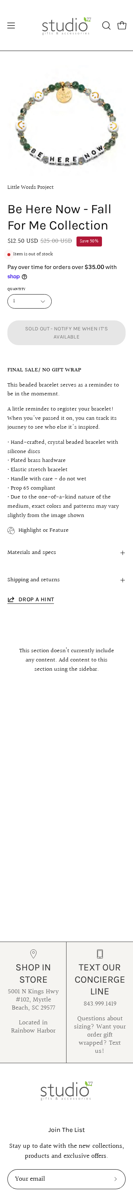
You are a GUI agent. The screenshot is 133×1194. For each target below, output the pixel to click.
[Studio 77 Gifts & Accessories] (66, 25)
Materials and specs (31, 552)
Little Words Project (30, 187)
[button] (105, 25)
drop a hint (36, 599)
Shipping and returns (33, 580)
